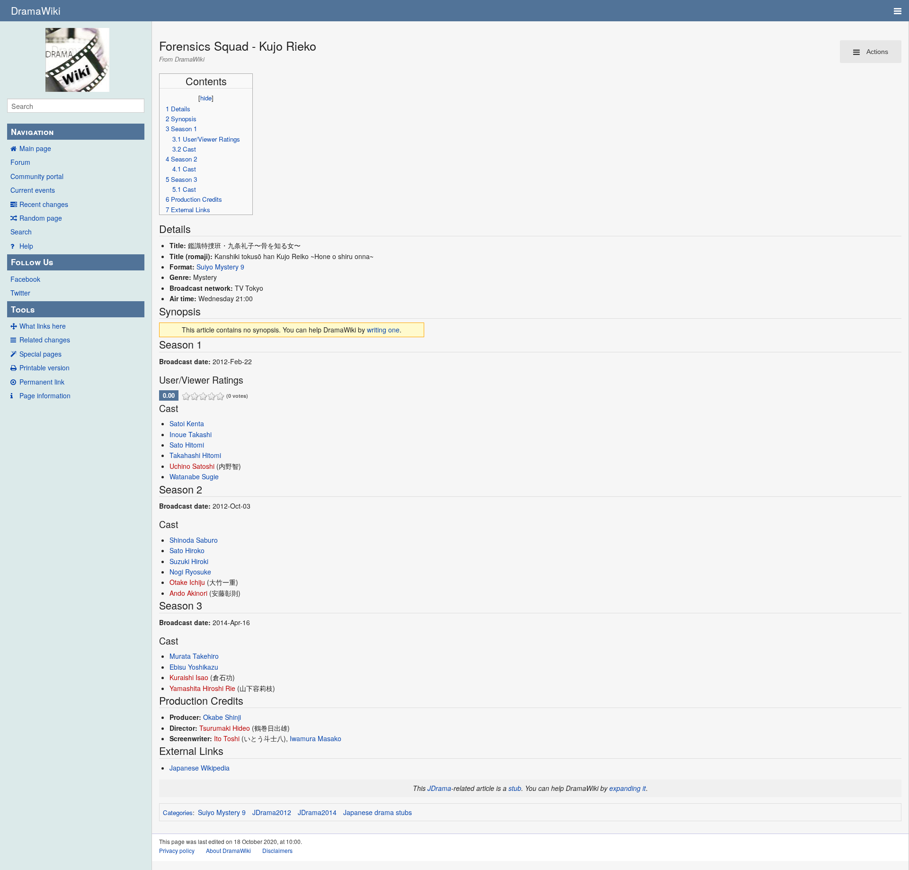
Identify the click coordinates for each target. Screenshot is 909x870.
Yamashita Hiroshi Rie (202, 688)
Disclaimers (277, 850)
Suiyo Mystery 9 (220, 266)
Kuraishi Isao (188, 677)
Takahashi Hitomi (195, 455)
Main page (35, 148)
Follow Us (32, 262)
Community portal (36, 176)
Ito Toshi (227, 738)
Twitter (20, 292)
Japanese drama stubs (377, 812)
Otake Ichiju (187, 582)
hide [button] (206, 97)
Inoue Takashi (190, 434)
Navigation (32, 131)
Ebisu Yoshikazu (193, 667)
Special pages (40, 354)
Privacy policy (177, 850)
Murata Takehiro (194, 656)
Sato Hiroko (187, 550)
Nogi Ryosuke (190, 571)
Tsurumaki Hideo (224, 728)
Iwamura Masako (315, 738)
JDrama (439, 788)
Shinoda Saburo (193, 540)
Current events (32, 190)
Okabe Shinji (222, 717)
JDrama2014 (317, 812)
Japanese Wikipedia (199, 767)
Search (21, 231)
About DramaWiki (228, 850)
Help (26, 246)
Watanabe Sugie (194, 476)
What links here (42, 326)
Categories (178, 812)
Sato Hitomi (186, 444)
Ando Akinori (188, 593)
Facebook (25, 279)
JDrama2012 (271, 812)
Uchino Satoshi (191, 466)
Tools (23, 309)
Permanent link (41, 381)
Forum (20, 162)
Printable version (44, 367)
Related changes (44, 339)
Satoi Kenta (186, 423)
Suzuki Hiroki (188, 561)
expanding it (627, 788)
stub (514, 788)
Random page (40, 218)
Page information (45, 395)
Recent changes (43, 204)
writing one (383, 329)
